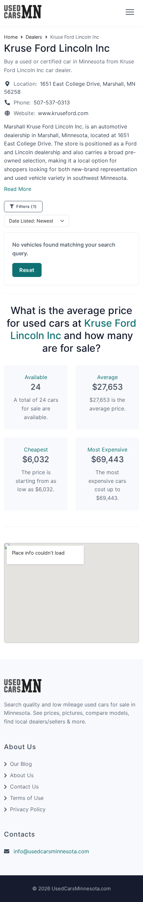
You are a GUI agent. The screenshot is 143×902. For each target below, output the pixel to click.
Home (11, 37)
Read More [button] (17, 189)
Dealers (34, 37)
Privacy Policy (28, 809)
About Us (22, 775)
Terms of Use (27, 798)
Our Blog (21, 764)
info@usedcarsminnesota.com (51, 851)
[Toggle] (129, 12)
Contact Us (24, 786)
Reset (27, 270)
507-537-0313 (52, 102)
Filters (26, 206)
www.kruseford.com (63, 113)
